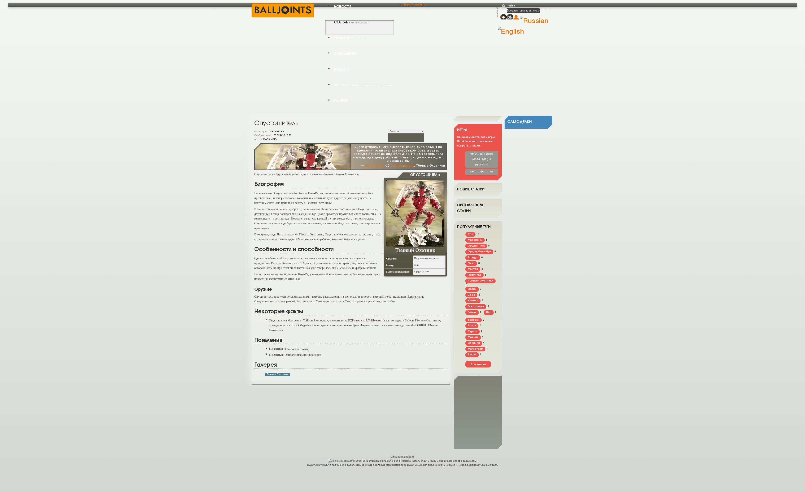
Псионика (474, 275)
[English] (511, 32)
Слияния (474, 343)
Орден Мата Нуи (479, 251)
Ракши (472, 354)
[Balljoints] (283, 10)
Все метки (478, 364)
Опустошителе (402, 165)
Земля (472, 312)
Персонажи (276, 132)
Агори (472, 325)
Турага (472, 331)
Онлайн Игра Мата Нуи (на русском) (482, 159)
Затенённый (374, 165)
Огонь (472, 289)
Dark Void (270, 139)
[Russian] (534, 21)
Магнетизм (475, 349)
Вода (471, 295)
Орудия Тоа (476, 246)
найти (511, 6)
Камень (473, 300)
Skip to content (414, 5)
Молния (473, 337)
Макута (473, 269)
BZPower (354, 320)
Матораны (475, 240)
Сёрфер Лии (483, 171)
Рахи (274, 263)
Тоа (470, 234)
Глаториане (476, 306)
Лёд (488, 312)
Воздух (473, 257)
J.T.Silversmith (375, 320)
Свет (471, 263)
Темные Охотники (277, 374)
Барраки (473, 320)
